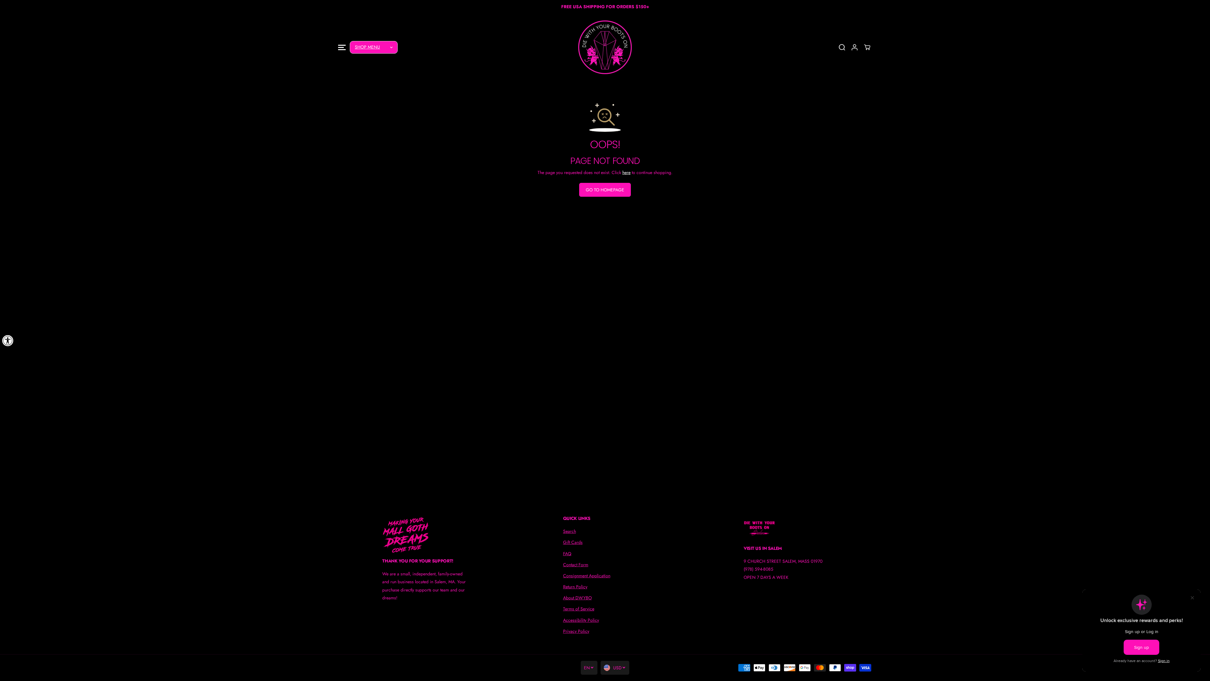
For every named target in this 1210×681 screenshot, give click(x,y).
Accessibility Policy (581, 620)
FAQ (567, 553)
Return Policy (575, 587)
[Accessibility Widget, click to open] (8, 340)
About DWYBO (577, 598)
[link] (424, 535)
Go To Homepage (605, 190)
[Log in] (854, 47)
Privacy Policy (576, 631)
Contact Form (575, 565)
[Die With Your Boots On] (605, 47)
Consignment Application (586, 576)
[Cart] (867, 47)
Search (569, 531)
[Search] (842, 47)
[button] (342, 47)
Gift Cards (573, 542)
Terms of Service (578, 609)
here (626, 172)
